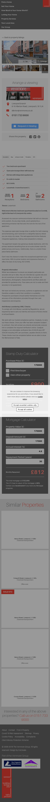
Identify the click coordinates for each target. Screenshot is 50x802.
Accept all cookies (25, 409)
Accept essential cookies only (25, 405)
